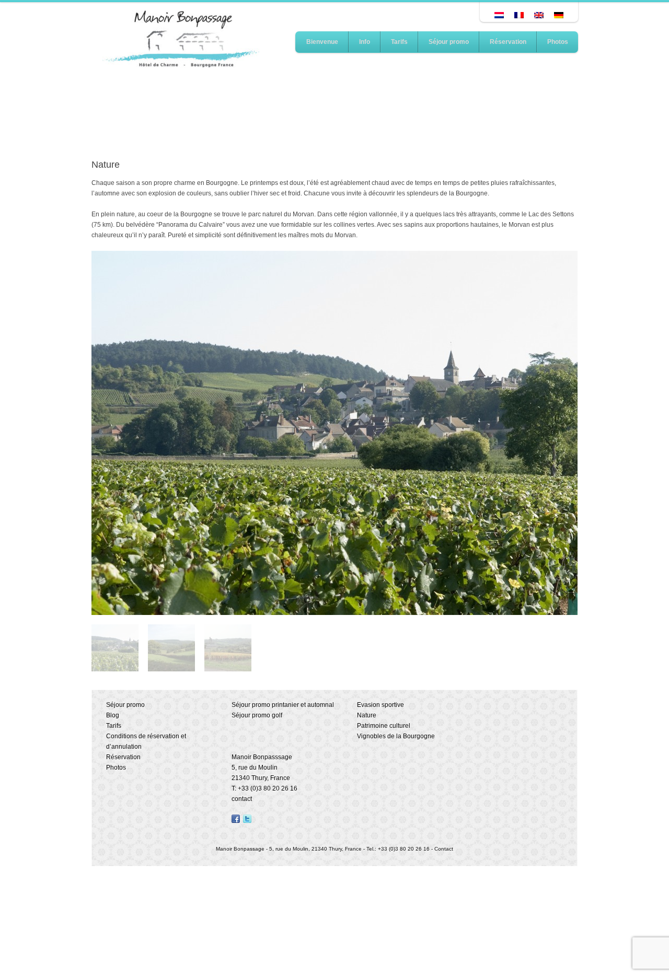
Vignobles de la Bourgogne (396, 736)
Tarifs (399, 41)
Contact (443, 849)
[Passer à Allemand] (559, 15)
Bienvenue (322, 41)
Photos (557, 41)
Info (364, 41)
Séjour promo (449, 41)
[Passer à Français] (519, 15)
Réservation (508, 41)
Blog (112, 715)
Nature (366, 715)
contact (242, 799)
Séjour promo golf (257, 715)
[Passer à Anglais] (539, 15)
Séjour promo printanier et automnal (283, 704)
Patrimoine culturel (383, 725)
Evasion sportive (380, 704)
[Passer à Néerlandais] (499, 15)
